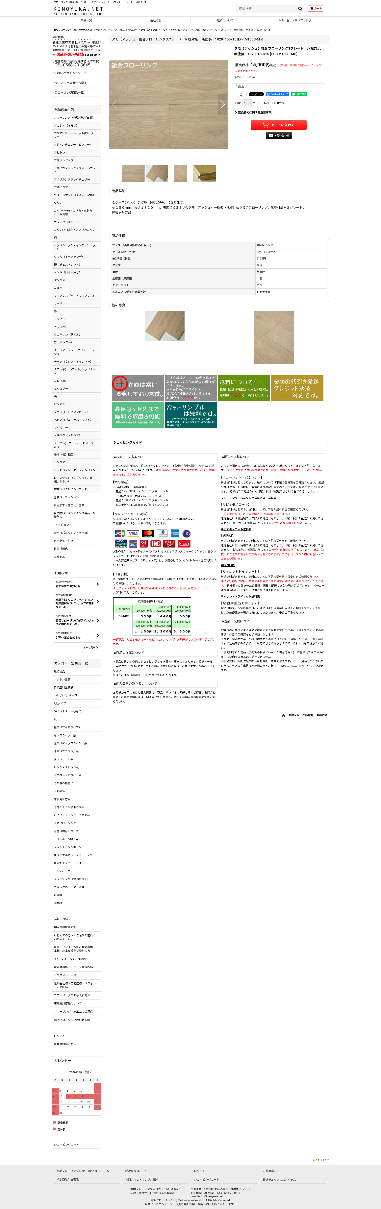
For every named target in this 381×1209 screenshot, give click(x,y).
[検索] (300, 9)
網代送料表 (228, 565)
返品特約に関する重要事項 (254, 112)
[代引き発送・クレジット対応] (297, 388)
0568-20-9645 (205, 1193)
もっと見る (89, 647)
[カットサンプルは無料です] (191, 415)
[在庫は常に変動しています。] (138, 388)
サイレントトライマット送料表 (240, 596)
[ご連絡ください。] (191, 388)
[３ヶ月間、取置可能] (138, 415)
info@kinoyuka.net (210, 1196)
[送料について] (244, 388)
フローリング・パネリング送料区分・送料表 (248, 498)
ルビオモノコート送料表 (236, 529)
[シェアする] (241, 94)
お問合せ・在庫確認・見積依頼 (308, 715)
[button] (114, 104)
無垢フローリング (141, 1189)
